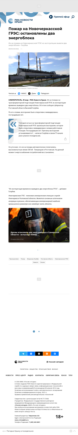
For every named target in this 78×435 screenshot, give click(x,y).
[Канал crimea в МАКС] (55, 354)
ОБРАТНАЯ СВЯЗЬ (52, 375)
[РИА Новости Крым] (20, 21)
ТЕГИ (70, 375)
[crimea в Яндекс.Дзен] (39, 354)
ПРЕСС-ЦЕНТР (20, 375)
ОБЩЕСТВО (33, 369)
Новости (35, 262)
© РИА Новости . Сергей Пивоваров (17, 88)
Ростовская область (47, 259)
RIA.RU (64, 375)
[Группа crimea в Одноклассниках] (47, 354)
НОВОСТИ (9, 375)
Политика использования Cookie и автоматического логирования (38, 390)
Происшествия (14, 259)
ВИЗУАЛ (55, 369)
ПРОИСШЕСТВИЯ (45, 369)
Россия (42, 262)
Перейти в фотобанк (32, 88)
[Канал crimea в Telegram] (23, 354)
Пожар (23, 259)
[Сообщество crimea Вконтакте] (31, 354)
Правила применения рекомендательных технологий (34, 395)
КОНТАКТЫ (39, 375)
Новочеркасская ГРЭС (61, 259)
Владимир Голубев (33, 259)
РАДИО (30, 375)
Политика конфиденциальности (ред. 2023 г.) (31, 392)
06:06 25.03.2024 (14, 49)
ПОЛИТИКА (24, 369)
